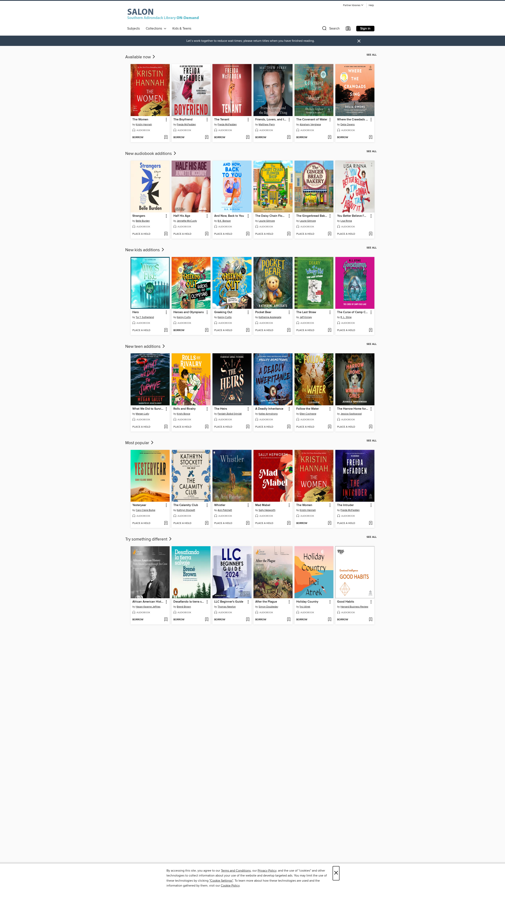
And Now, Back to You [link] (229, 216)
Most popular (137, 443)
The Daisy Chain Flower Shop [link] (271, 216)
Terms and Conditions (236, 871)
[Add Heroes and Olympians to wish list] (206, 330)
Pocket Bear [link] (263, 312)
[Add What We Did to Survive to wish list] (165, 427)
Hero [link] (135, 312)
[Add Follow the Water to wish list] (329, 427)
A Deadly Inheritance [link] (269, 409)
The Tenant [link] (221, 119)
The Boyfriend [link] (183, 119)
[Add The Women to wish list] (165, 137)
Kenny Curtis (184, 317)
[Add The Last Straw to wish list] (329, 330)
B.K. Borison (224, 220)
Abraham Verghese (310, 124)
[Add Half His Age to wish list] (206, 234)
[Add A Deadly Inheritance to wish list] (288, 427)
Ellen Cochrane (308, 413)
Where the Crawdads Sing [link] (353, 119)
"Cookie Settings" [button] (221, 881)
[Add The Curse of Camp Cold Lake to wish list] (370, 330)
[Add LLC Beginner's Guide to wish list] (247, 619)
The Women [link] (140, 119)
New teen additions (143, 346)
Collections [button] (155, 28)
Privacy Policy (267, 871)
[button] (353, 5)
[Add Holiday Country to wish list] (329, 619)
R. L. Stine (346, 317)
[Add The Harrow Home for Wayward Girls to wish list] (370, 427)
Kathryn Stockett (186, 510)
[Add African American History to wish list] (165, 619)
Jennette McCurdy (187, 220)
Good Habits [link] (345, 602)
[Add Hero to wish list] (165, 330)
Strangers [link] (138, 216)
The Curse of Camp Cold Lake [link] (353, 312)
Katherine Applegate (270, 317)
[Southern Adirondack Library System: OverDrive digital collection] (163, 13)
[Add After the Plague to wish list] (288, 619)
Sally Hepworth (267, 510)
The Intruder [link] (345, 505)
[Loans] (348, 29)
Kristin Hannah (144, 124)
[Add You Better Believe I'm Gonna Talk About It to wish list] (370, 234)
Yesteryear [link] (139, 505)
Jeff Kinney (306, 317)
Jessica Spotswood (351, 413)
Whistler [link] (219, 505)
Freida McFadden (186, 124)
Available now (138, 57)
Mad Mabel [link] (262, 505)
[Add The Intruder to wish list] (370, 523)
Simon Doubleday (268, 606)
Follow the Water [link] (307, 409)
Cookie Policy (230, 886)
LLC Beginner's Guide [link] (228, 602)
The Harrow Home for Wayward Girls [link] (353, 409)
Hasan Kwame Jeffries (148, 606)
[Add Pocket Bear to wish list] (288, 330)
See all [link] (372, 55)
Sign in (365, 28)
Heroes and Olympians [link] (188, 312)
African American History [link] (148, 602)
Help (371, 5)
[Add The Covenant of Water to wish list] (329, 137)
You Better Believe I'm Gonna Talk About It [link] (353, 216)
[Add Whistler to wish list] (247, 523)
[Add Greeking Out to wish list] (247, 330)
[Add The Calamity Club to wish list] (206, 523)
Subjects (133, 28)
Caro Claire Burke (145, 510)
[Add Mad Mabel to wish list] (288, 523)
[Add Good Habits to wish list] (370, 619)
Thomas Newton (227, 606)
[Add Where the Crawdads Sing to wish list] (370, 137)
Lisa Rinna (346, 220)
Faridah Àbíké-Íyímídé (230, 413)
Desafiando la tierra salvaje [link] (189, 602)
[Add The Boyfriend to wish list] (206, 137)
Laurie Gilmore (267, 220)
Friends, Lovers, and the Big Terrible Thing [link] (271, 119)
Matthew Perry (267, 124)
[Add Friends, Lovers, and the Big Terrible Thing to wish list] (288, 137)
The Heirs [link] (220, 409)
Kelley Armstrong (268, 413)
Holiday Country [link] (307, 602)
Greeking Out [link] (223, 312)
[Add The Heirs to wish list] (247, 427)
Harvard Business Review (354, 606)
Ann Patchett (225, 510)
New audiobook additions (149, 153)
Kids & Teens (181, 28)
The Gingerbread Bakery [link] (312, 216)
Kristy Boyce (183, 413)
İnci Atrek (305, 606)
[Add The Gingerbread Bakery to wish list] (329, 234)
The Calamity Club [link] (185, 505)
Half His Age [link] (181, 216)
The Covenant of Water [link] (311, 119)
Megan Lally (142, 413)
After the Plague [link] (266, 602)
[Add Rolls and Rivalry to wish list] (206, 427)
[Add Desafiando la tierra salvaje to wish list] (206, 619)
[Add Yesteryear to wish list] (165, 523)
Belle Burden (143, 220)
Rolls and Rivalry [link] (184, 409)
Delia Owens (347, 124)
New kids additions (143, 250)
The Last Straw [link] (306, 312)
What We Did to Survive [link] (148, 409)
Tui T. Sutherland (145, 317)
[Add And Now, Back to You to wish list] (247, 234)
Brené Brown (184, 606)
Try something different (146, 539)
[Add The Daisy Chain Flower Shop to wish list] (288, 234)
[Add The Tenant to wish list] (247, 137)
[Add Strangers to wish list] (165, 234)
